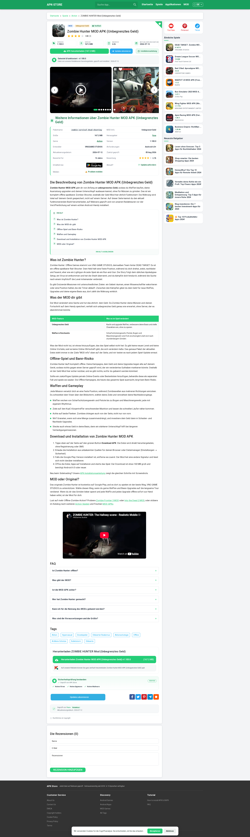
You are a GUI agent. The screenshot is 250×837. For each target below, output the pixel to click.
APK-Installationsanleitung (92, 473)
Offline (136, 635)
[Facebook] (132, 697)
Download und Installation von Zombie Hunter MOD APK (81, 239)
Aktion (54, 635)
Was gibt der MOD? (61, 580)
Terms (49, 826)
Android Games (106, 800)
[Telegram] (150, 697)
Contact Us (51, 804)
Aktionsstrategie (122, 635)
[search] (135, 5)
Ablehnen (170, 831)
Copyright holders (54, 813)
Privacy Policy (52, 821)
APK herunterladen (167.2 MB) (81, 51)
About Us (50, 800)
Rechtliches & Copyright (61, 718)
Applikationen (173, 4)
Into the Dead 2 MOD (134, 500)
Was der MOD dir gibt (66, 224)
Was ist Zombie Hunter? (67, 219)
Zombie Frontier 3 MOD (107, 500)
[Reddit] (156, 697)
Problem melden (95, 172)
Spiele (159, 4)
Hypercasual (67, 635)
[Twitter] (138, 697)
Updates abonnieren (123, 51)
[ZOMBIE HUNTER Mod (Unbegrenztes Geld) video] (81, 90)
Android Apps (105, 804)
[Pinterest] (144, 697)
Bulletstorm (76, 641)
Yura (154, 135)
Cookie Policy (52, 817)
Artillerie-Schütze (59, 641)
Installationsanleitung (149, 51)
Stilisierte (89, 641)
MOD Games (105, 809)
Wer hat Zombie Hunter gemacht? (69, 599)
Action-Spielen (82, 504)
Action (99, 141)
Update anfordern (148, 165)
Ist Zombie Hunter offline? (65, 570)
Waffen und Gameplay (66, 234)
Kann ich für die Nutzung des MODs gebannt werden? (78, 609)
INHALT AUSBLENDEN (104, 252)
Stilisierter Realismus (101, 635)
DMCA (49, 809)
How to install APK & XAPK (158, 800)
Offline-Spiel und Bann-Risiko (70, 229)
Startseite (147, 4)
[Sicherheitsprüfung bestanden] (158, 24)
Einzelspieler (82, 635)
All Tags (103, 813)
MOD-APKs (108, 504)
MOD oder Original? (65, 244)
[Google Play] (94, 165)
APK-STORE (54, 4)
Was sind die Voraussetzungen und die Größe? (75, 618)
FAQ (149, 804)
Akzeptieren (155, 831)
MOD (186, 4)
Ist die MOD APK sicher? (64, 590)
